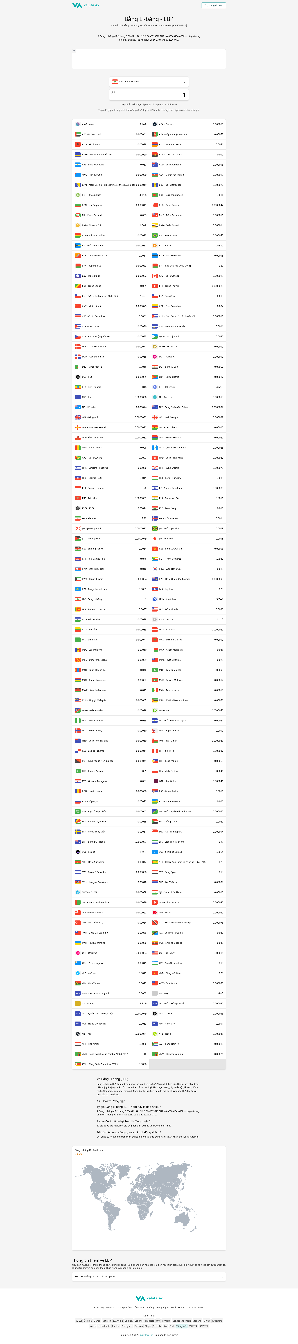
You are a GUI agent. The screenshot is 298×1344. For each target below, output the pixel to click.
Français (149, 1320)
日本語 (206, 1320)
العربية (79, 1320)
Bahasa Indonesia (182, 1320)
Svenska (157, 1326)
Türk (172, 1326)
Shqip (148, 1326)
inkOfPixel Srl (147, 1334)
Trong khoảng (125, 1307)
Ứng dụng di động (213, 5)
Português (127, 1326)
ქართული (217, 1320)
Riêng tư (110, 1307)
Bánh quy (99, 1307)
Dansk (97, 1320)
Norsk (93, 1326)
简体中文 (193, 1326)
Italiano (197, 1320)
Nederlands (104, 1326)
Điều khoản (198, 1307)
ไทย (165, 1326)
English (129, 1320)
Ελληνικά (118, 1320)
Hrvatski (166, 1320)
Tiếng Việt (181, 1326)
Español (139, 1320)
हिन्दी (158, 1320)
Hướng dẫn (184, 1307)
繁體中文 (204, 1326)
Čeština (88, 1320)
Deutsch (106, 1320)
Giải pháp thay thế (166, 1307)
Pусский (138, 1326)
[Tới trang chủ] (85, 5)
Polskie (115, 1326)
